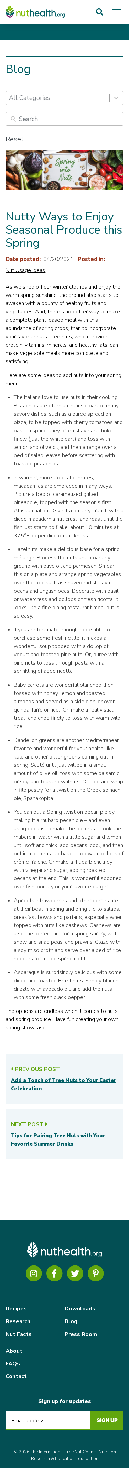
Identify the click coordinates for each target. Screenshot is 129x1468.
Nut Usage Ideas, (26, 270)
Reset (15, 139)
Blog (71, 1321)
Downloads (80, 1308)
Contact (16, 1376)
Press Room (81, 1334)
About (14, 1351)
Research (18, 1321)
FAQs (13, 1363)
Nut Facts (19, 1334)
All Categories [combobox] (29, 98)
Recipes (16, 1308)
